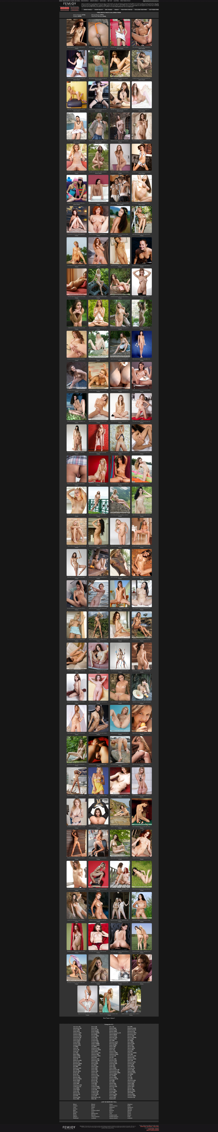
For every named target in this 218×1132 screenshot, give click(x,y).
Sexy (129, 1042)
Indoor (93, 1072)
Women (130, 1091)
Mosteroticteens (114, 1033)
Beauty (75, 1065)
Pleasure (111, 1086)
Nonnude (112, 1043)
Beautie (75, 1062)
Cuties (75, 1091)
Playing (111, 1085)
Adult (74, 1031)
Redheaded (131, 1029)
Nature (111, 1039)
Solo (129, 1054)
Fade (129, 1116)
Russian (130, 1037)
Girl (92, 1046)
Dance (129, 1115)
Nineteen (112, 1042)
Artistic (75, 1049)
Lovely (93, 1094)
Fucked (93, 1040)
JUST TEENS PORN (154, 9)
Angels (75, 1045)
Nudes (111, 1046)
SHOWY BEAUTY (99, 9)
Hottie (93, 1068)
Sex (129, 1040)
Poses (111, 1089)
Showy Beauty (95, 15)
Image (93, 1069)
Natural (111, 1036)
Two (129, 1079)
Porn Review (75, 10)
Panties (111, 1059)
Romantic (130, 1033)
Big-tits (93, 1115)
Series (129, 1039)
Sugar (129, 1065)
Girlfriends (94, 1049)
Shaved (130, 1043)
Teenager (130, 1068)
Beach (93, 1105)
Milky (92, 1098)
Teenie (129, 1069)
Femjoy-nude (113, 1115)
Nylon (111, 1049)
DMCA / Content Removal (152, 1130)
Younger (130, 1095)
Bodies (75, 1072)
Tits (129, 1074)
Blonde (75, 1071)
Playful (111, 1083)
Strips (129, 1060)
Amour (75, 1040)
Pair (110, 1057)
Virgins (130, 1086)
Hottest (93, 1066)
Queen (111, 1097)
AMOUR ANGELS (88, 9)
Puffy (129, 1105)
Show (129, 1045)
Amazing (75, 1036)
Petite (111, 1066)
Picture (111, 1077)
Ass (74, 1052)
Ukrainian (130, 1080)
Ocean (111, 1051)
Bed (74, 1066)
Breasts (75, 1077)
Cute (74, 1088)
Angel (75, 1042)
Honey (93, 1062)
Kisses (93, 1080)
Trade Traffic (151, 1129)
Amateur (75, 1033)
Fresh (93, 1037)
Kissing (93, 1082)
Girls (92, 1051)
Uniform (130, 1082)
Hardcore (94, 1059)
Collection (76, 1086)
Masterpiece (94, 1097)
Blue (74, 1110)
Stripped (130, 1057)
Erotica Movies (75, 8)
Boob (74, 1074)
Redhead (130, 1028)
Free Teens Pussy (125, 1)
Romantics (131, 1034)
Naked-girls (94, 1113)
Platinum (112, 1107)
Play (110, 1082)
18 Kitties (116, 1)
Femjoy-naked (95, 1110)
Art (74, 1046)
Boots (75, 1115)
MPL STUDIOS (108, 9)
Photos (111, 1074)
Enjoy (93, 1028)
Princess (111, 1094)
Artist (74, 1048)
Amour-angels (113, 1118)
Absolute (76, 1026)
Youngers (130, 1097)
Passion (111, 1060)
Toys (129, 1077)
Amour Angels (94, 1)
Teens (129, 1071)
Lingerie (93, 1091)
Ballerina (75, 1057)
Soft (129, 1051)
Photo (111, 1068)
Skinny (130, 1048)
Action (75, 1029)
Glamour (93, 1054)
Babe (74, 1054)
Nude (110, 1045)
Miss (110, 1026)
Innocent (94, 1075)
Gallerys (93, 1045)
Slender (130, 1109)
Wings (129, 1088)
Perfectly (112, 1063)
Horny (93, 1063)
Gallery (93, 1043)
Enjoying (94, 1029)
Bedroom (76, 1068)
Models (111, 1031)
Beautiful (76, 1063)
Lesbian (93, 1086)
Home (112, 1018)
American (76, 1039)
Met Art (110, 1)
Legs (92, 1085)
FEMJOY (117, 9)
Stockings (130, 1056)
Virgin (129, 1085)
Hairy (110, 1109)
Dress (75, 1098)
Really (111, 1098)
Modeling (112, 1029)
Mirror (75, 1104)
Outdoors (112, 1054)
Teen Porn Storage (96, 16)
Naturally (112, 1037)
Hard (92, 1057)
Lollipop (93, 1092)
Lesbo (93, 1089)
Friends (93, 1039)
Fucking (93, 1042)
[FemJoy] (69, 5)
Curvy (129, 1113)
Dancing (75, 1094)
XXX (129, 1092)
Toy (129, 1075)
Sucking (130, 1063)
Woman (130, 1089)
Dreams (75, 1097)
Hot (92, 1065)
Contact (157, 1129)
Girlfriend (94, 1048)
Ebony (93, 1026)
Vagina (129, 1083)
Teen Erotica (85, 1)
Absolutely (76, 1028)
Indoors (93, 1074)
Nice (110, 1040)
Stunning (130, 1062)
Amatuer (75, 1034)
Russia (130, 1036)
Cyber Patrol (143, 1126)
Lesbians (94, 1088)
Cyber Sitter (156, 1126)
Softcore (130, 1052)
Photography (113, 1072)
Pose (110, 1088)
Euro (92, 1034)
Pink (110, 1080)
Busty (75, 1080)
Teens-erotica (113, 1105)
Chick (75, 1083)
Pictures (111, 1079)
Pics (110, 1075)
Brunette (75, 1079)
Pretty (111, 1092)
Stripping (130, 1059)
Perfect (111, 1062)
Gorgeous (94, 1056)
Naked (111, 1034)
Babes (75, 1056)
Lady (92, 1083)
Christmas (76, 1085)
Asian (75, 1051)
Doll (74, 1095)
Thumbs (130, 1072)
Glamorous (94, 1052)
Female (93, 1036)
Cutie (74, 1089)
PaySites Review (65, 10)
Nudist (111, 1048)
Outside (111, 1056)
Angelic (75, 1043)
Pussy (111, 1095)
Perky (111, 1065)
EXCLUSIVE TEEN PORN (141, 9)
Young (129, 1094)
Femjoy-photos (113, 1116)
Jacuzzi (93, 1079)
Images (93, 1071)
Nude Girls (103, 1)
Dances (75, 1092)
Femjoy (75, 16)
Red (129, 1026)
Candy (75, 1082)
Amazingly (76, 1037)
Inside (93, 1077)
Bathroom (76, 1060)
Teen (129, 1066)
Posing (111, 1091)
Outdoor (111, 1052)
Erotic (93, 1031)
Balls (74, 1059)
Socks (129, 1049)
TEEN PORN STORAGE (126, 9)
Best (74, 1069)
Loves (93, 1095)
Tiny (110, 1113)
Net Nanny (149, 1126)
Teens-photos (95, 1116)
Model (111, 1028)
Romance (130, 1031)
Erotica (93, 1033)
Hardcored (94, 1060)
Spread (130, 1110)
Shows (129, 1046)
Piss (92, 1109)
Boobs (75, 1075)
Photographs (113, 1071)
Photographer (113, 1069)
